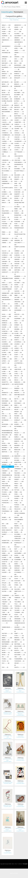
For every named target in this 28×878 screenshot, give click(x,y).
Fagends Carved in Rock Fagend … (20, 829)
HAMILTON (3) (7, 267)
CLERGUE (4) (19, 145)
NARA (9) (19, 443)
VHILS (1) (4, 635)
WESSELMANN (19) (8, 642)
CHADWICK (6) (7, 132)
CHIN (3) (5, 139)
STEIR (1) (17, 582)
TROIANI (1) (6, 610)
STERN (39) (18, 585)
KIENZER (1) (7, 325)
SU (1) (17, 587)
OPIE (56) (5, 468)
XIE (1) (5, 656)
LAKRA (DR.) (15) (6, 346)
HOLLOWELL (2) (7, 286)
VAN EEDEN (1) (19, 618)
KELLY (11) (19, 320)
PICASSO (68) (6, 492)
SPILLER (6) (6, 582)
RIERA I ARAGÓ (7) (7, 530)
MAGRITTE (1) (7, 382)
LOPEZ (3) (18, 373)
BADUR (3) (18, 61)
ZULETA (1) (19, 667)
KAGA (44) (6, 314)
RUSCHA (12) (7, 551)
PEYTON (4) (19, 490)
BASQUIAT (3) (19, 79)
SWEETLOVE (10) (19, 592)
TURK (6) (5, 612)
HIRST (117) (6, 282)
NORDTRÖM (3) (20, 462)
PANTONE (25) (19, 475)
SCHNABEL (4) (19, 557)
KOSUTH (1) (6, 335)
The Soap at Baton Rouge (7, 782)
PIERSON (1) (6, 494)
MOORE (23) (18, 418)
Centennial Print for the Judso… (7, 759)
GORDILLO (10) (7, 255)
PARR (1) (5, 481)
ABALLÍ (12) (6, 25)
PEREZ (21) (18, 485)
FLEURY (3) (6, 219)
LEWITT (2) (5, 363)
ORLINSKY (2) (7, 471)
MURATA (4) (18, 441)
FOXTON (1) (6, 225)
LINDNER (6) (6, 369)
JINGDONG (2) (19, 301)
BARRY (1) (6, 75)
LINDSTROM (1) (19, 369)
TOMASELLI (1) (7, 606)
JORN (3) (17, 308)
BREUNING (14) (7, 109)
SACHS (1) (18, 551)
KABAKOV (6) (6, 310)
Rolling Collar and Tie (7, 805)
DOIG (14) (18, 187)
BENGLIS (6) (18, 84)
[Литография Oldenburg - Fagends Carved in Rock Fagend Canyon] (20, 819)
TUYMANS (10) (19, 612)
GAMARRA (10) (7, 240)
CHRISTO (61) (7, 143)
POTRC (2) (6, 507)
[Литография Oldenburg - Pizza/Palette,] (20, 795)
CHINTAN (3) (19, 139)
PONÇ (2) (17, 502)
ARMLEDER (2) (6, 56)
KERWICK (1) (6, 322)
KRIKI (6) (4, 337)
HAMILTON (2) (19, 267)
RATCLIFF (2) (6, 519)
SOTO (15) (7, 580)
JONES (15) (6, 308)
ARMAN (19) (20, 53)
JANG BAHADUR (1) (7, 300)
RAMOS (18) (18, 517)
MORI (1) (18, 422)
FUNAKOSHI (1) (7, 238)
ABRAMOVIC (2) (20, 25)
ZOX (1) (5, 667)
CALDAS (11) (7, 120)
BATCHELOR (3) (7, 82)
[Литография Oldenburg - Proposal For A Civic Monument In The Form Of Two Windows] (20, 703)
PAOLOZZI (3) (19, 477)
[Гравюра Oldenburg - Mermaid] (7, 842)
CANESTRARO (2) (7, 124)
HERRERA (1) (19, 278)
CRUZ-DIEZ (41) (19, 160)
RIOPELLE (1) (7, 532)
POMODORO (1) (7, 503)
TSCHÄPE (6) (19, 610)
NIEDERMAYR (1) (7, 456)
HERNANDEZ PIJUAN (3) (7, 279)
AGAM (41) (6, 31)
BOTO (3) (18, 103)
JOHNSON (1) (7, 306)
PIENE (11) (18, 492)
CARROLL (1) (19, 124)
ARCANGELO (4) (6, 52)
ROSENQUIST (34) (19, 543)
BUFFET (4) (6, 116)
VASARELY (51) (19, 627)
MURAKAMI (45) (20, 439)
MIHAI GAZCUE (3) (7, 410)
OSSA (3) (18, 471)
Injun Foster (20, 735)
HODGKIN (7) (7, 284)
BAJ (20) (17, 63)
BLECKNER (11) (19, 92)
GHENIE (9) (6, 242)
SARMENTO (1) (7, 555)
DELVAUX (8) (6, 177)
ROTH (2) (5, 546)
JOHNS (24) (18, 303)
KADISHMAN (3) (19, 311)
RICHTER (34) (7, 528)
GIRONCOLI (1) (7, 253)
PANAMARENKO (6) (7, 475)
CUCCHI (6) (6, 162)
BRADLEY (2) (18, 105)
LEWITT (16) (18, 361)
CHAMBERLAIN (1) (7, 135)
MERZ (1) (18, 405)
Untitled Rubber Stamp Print (7, 736)
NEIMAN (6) (6, 449)
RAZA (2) (18, 523)
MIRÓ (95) (18, 413)
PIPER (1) (18, 494)
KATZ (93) (5, 318)
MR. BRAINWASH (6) (7, 432)
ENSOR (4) (6, 202)
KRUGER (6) (19, 337)
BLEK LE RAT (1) (6, 94)
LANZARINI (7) (7, 348)
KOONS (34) (18, 333)
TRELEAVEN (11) (7, 608)
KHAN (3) (17, 322)
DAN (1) (18, 166)
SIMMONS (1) (18, 570)
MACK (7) (18, 377)
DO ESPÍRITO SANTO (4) (7, 188)
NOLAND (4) (19, 460)
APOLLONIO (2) (20, 46)
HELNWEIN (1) (20, 276)
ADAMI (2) (18, 27)
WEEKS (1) (5, 639)
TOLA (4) (17, 604)
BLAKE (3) (5, 92)
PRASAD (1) (20, 507)
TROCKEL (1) (20, 608)
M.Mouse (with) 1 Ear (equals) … (7, 690)
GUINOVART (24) (7, 265)
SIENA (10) (6, 570)
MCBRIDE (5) (6, 403)
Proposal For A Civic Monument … (20, 713)
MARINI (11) (19, 390)
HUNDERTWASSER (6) (7, 290)
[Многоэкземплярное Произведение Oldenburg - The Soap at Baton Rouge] (7, 772)
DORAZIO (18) (7, 194)
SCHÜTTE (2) (7, 561)
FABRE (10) (17, 208)
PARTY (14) (18, 481)
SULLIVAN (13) (19, 589)
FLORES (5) (19, 219)
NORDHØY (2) (7, 462)
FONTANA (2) (6, 223)
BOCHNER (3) (18, 94)
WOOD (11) (6, 648)
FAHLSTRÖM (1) (7, 211)
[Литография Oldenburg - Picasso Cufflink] (20, 749)
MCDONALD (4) (19, 403)
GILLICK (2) (6, 251)
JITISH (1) (5, 303)
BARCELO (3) (7, 73)
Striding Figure (20, 782)
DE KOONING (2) (7, 172)
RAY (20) (5, 523)
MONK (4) (6, 418)
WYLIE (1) (5, 654)
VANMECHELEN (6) (7, 628)
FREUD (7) (18, 232)
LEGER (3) (18, 354)
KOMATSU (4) (7, 331)
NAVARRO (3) (7, 447)
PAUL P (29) (5, 483)
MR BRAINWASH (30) (7, 430)
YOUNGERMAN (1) (20, 659)
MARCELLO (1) (7, 389)
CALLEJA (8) (6, 122)
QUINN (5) (18, 511)
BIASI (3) (18, 90)
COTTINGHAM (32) (19, 153)
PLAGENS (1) (18, 496)
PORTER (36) (19, 504)
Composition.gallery (7, 12)
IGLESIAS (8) (19, 291)
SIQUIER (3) (6, 572)
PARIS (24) (6, 479)
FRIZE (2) (6, 234)
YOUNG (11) (6, 659)
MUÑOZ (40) (18, 437)
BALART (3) (6, 65)
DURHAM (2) (7, 198)
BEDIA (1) (5, 84)
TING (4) (18, 599)
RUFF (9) (18, 549)
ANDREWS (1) (19, 40)
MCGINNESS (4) (7, 405)
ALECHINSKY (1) (20, 35)
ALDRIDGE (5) (6, 35)
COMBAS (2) (6, 149)
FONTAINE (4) (19, 221)
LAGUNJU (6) (18, 344)
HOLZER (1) (18, 286)
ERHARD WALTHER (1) (19, 203)
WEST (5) (18, 642)
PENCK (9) (18, 483)
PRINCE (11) (6, 509)
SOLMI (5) (18, 578)
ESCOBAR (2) (19, 206)
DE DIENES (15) (19, 168)
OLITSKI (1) (18, 466)
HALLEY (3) (18, 265)
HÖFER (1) (18, 284)
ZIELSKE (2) (19, 664)
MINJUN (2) (18, 411)
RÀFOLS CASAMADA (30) (19, 514)
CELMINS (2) (18, 128)
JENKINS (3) (18, 299)
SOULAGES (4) (19, 580)
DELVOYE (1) (18, 177)
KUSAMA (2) (6, 342)
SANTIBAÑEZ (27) (20, 553)
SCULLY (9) (18, 561)
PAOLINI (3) (6, 477)
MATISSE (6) (6, 399)
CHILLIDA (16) (19, 137)
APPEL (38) (18, 48)
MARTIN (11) (6, 394)
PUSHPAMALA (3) (7, 511)
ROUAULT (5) (19, 546)
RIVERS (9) (18, 532)
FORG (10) (18, 223)
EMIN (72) (6, 200)
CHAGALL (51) (19, 132)
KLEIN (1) (18, 327)
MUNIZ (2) (17, 434)
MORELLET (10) (20, 420)
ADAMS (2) (6, 29)
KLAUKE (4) (6, 327)
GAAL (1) (18, 238)
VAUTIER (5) (7, 633)
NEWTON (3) (7, 451)
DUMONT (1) (19, 196)
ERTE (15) (7, 207)
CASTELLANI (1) (19, 126)
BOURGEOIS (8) (7, 105)
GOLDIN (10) (18, 253)
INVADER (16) (5, 297)
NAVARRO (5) (18, 445)
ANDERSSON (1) (7, 41)
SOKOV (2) (6, 578)
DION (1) (17, 185)
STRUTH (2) (7, 587)
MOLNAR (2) (18, 415)
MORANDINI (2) (7, 421)
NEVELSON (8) (19, 449)
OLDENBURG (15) (7, 466)
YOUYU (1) (5, 661)
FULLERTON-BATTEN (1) (19, 235)
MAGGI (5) (18, 380)
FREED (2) (6, 232)
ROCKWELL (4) (20, 534)
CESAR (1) (19, 130)
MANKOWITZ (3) (8, 384)
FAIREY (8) (18, 211)
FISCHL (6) (5, 217)
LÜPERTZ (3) (7, 375)
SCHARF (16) (6, 557)
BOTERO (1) (19, 101)
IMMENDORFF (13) (7, 293)
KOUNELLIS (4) (19, 335)
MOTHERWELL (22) (19, 427)
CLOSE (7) (6, 147)
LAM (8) (18, 346)
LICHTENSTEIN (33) (19, 364)
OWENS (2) (6, 473)
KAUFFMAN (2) (19, 318)
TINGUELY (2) (6, 601)
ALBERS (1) (6, 33)
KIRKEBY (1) (18, 325)
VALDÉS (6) (6, 618)
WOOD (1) (18, 648)
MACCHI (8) (18, 375)
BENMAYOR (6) (7, 86)
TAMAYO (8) (18, 595)
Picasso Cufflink (20, 759)
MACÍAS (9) (6, 377)
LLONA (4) (6, 371)
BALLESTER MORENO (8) (19, 68)
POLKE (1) (18, 500)
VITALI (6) (19, 635)
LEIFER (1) (5, 356)
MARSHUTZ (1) (7, 392)
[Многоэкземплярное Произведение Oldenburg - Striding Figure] (20, 772)
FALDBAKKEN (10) (7, 214)
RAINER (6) (6, 517)
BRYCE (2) (19, 113)
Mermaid (7, 851)
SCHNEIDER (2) (7, 559)
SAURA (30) (19, 555)
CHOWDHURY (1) (20, 141)
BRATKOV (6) (19, 107)
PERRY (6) (18, 487)
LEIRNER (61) (7, 358)
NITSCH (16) (19, 458)
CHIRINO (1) (6, 141)
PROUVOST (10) (19, 509)
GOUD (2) (6, 259)
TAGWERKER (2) (7, 595)
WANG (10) (7, 637)
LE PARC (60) (6, 352)
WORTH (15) (18, 650)
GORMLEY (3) (7, 257)
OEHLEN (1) (6, 464)
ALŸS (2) (5, 37)
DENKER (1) (18, 179)
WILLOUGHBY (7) (19, 646)
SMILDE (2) (7, 576)
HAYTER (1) (19, 273)
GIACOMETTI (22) (19, 243)
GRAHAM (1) (6, 261)
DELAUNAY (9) (19, 175)
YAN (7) (17, 656)
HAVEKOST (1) (8, 272)
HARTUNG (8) (19, 270)
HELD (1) (4, 276)
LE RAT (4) (18, 352)
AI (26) (17, 31)
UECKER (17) (7, 616)
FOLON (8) (7, 221)
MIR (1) (6, 413)
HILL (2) (17, 280)
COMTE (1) (18, 149)
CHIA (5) (5, 137)
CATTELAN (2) (7, 128)
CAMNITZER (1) (19, 122)
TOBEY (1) (5, 604)
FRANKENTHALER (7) (19, 229)
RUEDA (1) (6, 549)
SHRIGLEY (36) (19, 568)
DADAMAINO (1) (18, 164)
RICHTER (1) (18, 528)
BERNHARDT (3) (19, 87)
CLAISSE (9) (19, 143)
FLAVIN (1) (17, 217)
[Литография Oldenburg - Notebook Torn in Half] (7, 703)
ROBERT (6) (7, 535)
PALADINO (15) (20, 473)
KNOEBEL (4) (18, 329)
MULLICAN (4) (6, 434)
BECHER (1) (20, 82)
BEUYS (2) (6, 90)
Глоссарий (25, 863)
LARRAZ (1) (18, 348)
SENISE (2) (6, 563)
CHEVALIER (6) (19, 135)
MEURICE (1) (20, 407)
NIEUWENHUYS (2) (6, 459)
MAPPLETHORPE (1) (18, 385)
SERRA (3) (18, 563)
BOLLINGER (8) (7, 99)
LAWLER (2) (18, 350)
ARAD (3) (5, 50)
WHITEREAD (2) (7, 644)
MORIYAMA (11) (7, 424)
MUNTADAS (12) (7, 440)
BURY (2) (5, 118)
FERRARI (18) (18, 213)
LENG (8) (19, 358)
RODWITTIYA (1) (7, 540)
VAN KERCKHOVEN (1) (7, 622)
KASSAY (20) (6, 316)
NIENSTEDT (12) (19, 456)
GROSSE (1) (7, 263)
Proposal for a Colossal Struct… (20, 690)
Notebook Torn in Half (7, 712)
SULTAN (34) (6, 591)
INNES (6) (18, 295)
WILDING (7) (6, 646)
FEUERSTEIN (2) (20, 215)
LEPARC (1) (6, 361)
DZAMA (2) (18, 198)
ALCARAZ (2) (18, 33)
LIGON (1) (6, 367)
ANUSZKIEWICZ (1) (6, 47)
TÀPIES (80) (6, 597)
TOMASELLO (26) (19, 606)
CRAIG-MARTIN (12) (18, 157)
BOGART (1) (6, 96)
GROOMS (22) (18, 261)
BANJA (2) (5, 71)
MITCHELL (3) (6, 415)
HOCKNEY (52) (19, 282)
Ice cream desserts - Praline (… (7, 829)
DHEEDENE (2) (7, 181)
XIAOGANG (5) (19, 654)
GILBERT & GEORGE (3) (19, 247)
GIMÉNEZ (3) (19, 251)
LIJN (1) (17, 367)
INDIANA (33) (7, 295)
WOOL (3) (7, 650)
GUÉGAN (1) (19, 263)
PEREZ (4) (5, 487)
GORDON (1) (19, 255)
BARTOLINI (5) (20, 75)
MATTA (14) (19, 399)
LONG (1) (18, 371)
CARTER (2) (6, 126)
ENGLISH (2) (18, 200)
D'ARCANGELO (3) (20, 162)
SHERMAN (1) (19, 566)
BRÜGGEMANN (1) (7, 112)
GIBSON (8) (6, 246)
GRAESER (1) (19, 259)
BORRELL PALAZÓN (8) (7, 102)
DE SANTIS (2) (7, 175)
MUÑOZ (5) (6, 437)
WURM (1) (6, 652)
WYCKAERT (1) (20, 652)
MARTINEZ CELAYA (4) (19, 395)
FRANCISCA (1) (7, 228)
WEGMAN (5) (19, 639)
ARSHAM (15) (19, 56)
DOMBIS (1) (6, 192)
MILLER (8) (18, 409)
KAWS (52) (4, 320)
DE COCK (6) (6, 168)
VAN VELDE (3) (19, 621)
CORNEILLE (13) (7, 153)
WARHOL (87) (19, 637)
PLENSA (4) (18, 498)
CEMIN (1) (6, 130)
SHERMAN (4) (6, 568)
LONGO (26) (6, 373)
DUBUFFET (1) (19, 194)
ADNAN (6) (18, 29)
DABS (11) (5, 164)
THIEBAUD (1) (19, 597)
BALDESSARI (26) (19, 65)
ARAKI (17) (19, 50)
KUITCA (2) (7, 339)
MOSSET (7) (6, 426)
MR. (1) (16, 430)
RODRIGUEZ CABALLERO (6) (19, 537)
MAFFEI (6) (6, 380)
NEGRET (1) (18, 447)
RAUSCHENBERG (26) (18, 520)
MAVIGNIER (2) (7, 401)
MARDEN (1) (18, 388)
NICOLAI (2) (19, 453)
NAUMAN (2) (6, 445)
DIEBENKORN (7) (7, 184)
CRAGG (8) (6, 156)
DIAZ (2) (18, 181)
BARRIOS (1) (18, 73)
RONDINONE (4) (7, 542)
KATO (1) (18, 316)
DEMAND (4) (7, 179)
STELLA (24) (6, 585)
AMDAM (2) (18, 37)
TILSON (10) (6, 599)
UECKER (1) (19, 616)
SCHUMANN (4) (19, 559)
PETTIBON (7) (7, 490)
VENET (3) (18, 633)
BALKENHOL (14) (7, 68)
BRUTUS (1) (19, 111)
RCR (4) (4, 525)
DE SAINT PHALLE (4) (19, 172)
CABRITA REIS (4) (20, 118)
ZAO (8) (5, 663)
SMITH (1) (17, 576)
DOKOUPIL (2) (20, 189)
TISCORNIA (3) (19, 601)
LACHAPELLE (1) (19, 342)
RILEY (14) (18, 530)
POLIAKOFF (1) (7, 500)
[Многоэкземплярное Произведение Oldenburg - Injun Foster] (20, 726)
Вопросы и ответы (14, 873)
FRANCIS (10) (18, 225)
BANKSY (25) (17, 71)
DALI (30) (6, 166)
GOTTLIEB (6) (19, 257)
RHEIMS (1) (18, 525)
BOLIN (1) (17, 96)
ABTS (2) (6, 27)
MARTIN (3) (19, 392)
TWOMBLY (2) (6, 614)
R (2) (4, 513)
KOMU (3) (18, 331)
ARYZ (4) (4, 59)
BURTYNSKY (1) (20, 116)
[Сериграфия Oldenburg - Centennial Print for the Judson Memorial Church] (7, 749)
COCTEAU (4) (18, 147)
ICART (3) (18, 289)
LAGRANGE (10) (7, 344)
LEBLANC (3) (6, 354)
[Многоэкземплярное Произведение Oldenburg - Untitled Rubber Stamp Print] (7, 726)
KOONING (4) (7, 333)
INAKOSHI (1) (19, 293)
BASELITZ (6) (6, 78)
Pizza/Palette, (20, 805)
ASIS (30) (18, 59)
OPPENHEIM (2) (20, 468)
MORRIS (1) (18, 424)
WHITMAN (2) (19, 644)
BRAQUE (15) (7, 107)
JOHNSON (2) (19, 306)
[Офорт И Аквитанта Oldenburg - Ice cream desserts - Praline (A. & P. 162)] (7, 819)
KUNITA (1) (19, 339)
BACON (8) (6, 61)
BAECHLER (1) (7, 63)
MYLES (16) (6, 443)
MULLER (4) (19, 432)
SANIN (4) (6, 553)
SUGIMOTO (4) (7, 589)
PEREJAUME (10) (6, 485)
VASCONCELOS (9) (19, 630)
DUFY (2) (5, 196)
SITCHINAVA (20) (19, 573)
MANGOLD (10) (19, 382)
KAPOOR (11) (19, 314)
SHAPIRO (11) (6, 566)
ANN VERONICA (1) (18, 43)
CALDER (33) (19, 120)
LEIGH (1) (18, 356)
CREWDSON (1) (7, 160)
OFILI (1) (17, 464)
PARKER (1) (19, 479)
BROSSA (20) (18, 109)
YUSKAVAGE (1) (19, 661)
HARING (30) (6, 270)
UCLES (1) (18, 614)
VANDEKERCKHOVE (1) (19, 624)
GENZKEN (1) (18, 240)
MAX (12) (17, 401)
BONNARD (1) (19, 99)
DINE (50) (17, 183)
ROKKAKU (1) (19, 540)
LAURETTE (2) (7, 350)
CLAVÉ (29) (6, 145)
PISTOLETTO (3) (5, 497)
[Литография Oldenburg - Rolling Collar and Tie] (7, 795)
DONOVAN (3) (19, 192)
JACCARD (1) (19, 297)
